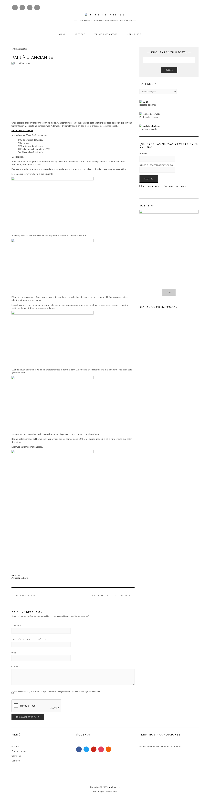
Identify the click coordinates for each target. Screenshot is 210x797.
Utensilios (134, 34)
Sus (18, 575)
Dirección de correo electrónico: (156, 165)
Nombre (16, 626)
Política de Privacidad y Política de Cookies (160, 746)
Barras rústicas (26, 596)
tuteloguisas (114, 787)
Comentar (16, 666)
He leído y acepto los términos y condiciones (164, 186)
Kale (95, 791)
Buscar (169, 70)
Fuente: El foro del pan (22, 130)
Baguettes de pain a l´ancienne (111, 596)
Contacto (16, 760)
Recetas (79, 34)
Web (13, 653)
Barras (25, 578)
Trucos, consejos (106, 34)
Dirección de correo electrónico (28, 639)
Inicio (61, 34)
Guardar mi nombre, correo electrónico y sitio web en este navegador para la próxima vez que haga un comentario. (57, 691)
